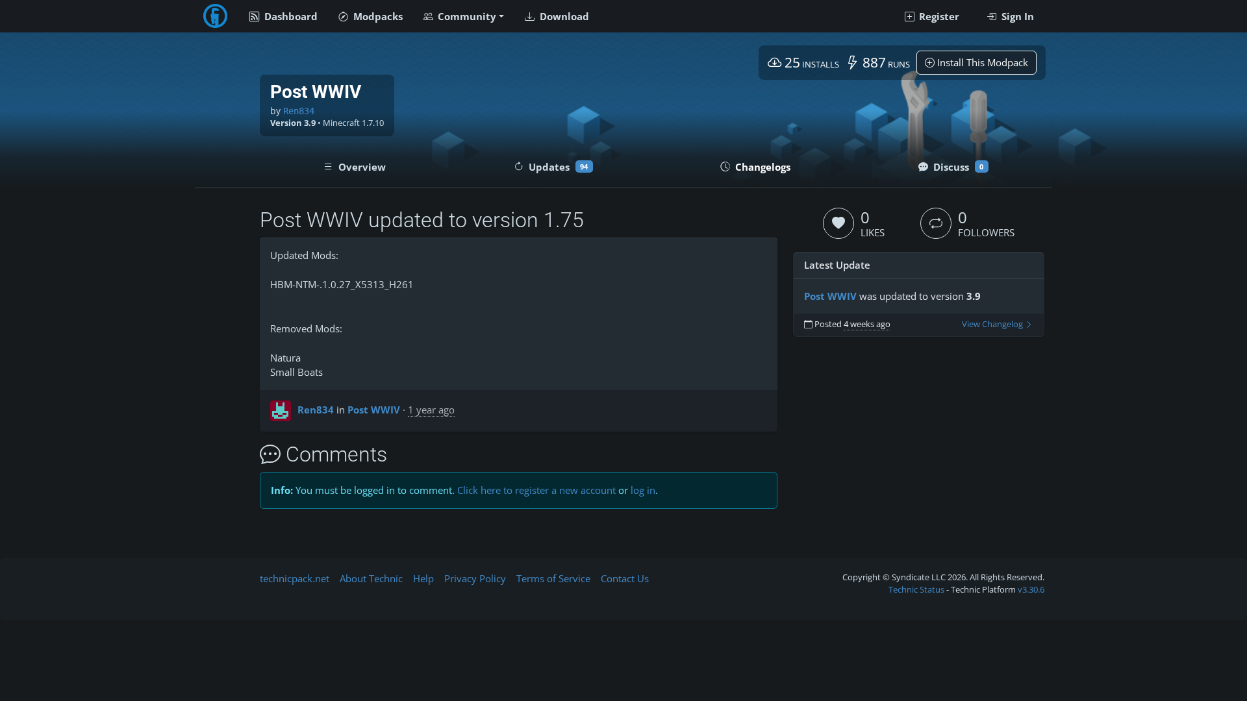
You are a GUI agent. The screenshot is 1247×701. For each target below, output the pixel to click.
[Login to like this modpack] (838, 223)
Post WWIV (373, 409)
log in (643, 490)
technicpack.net (294, 578)
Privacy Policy (475, 578)
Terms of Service (553, 578)
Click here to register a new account (536, 490)
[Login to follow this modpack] (935, 223)
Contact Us (625, 578)
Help (423, 578)
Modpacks (377, 16)
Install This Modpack (981, 62)
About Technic (371, 578)
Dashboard (290, 16)
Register (937, 16)
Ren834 (298, 111)
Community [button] (465, 16)
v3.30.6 (1031, 589)
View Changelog (993, 324)
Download (563, 16)
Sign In (1016, 16)
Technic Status (916, 589)
